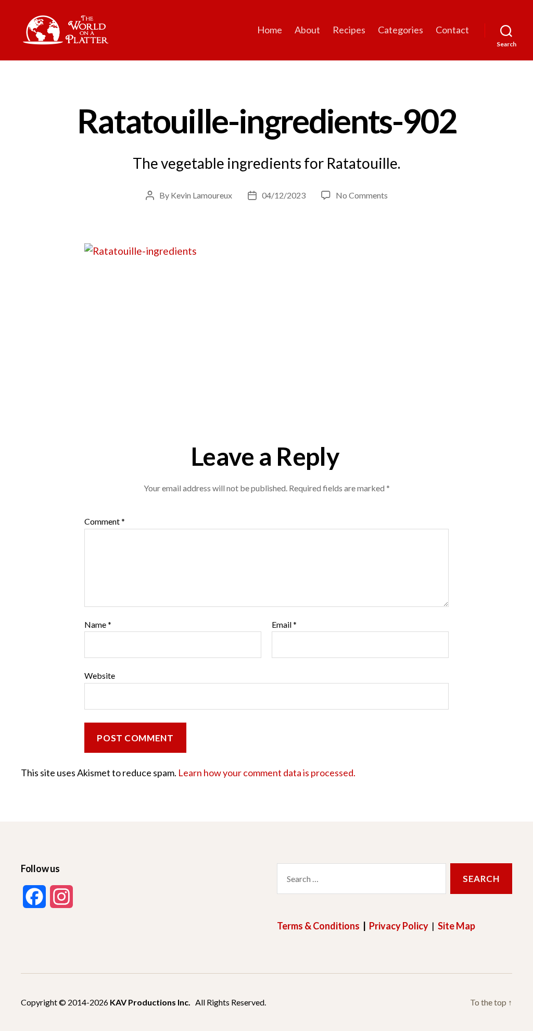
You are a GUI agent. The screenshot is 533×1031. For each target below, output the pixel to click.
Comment (104, 521)
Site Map (456, 925)
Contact (452, 29)
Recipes (349, 29)
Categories (400, 29)
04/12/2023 (284, 195)
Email (284, 624)
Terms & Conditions (318, 925)
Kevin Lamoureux (201, 195)
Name (97, 624)
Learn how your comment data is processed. (267, 772)
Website (99, 675)
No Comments (362, 195)
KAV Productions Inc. (150, 1002)
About (307, 29)
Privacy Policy (398, 925)
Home (269, 29)
